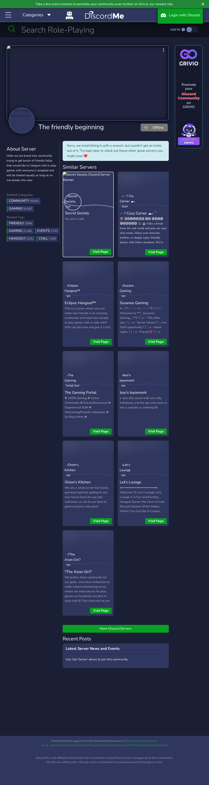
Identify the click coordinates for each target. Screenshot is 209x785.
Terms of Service (116, 745)
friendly (20, 223)
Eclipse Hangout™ (80, 302)
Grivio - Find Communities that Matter (63, 745)
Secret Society (77, 212)
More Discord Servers (116, 628)
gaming (20, 231)
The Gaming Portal (80, 392)
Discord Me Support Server (141, 741)
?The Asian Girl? (78, 571)
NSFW (175, 29)
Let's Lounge (130, 482)
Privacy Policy (96, 745)
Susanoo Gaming (134, 302)
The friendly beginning (71, 127)
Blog (153, 745)
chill (47, 238)
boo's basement (133, 392)
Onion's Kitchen (78, 482)
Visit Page (100, 252)
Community (24, 201)
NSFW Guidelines (138, 745)
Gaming (20, 208)
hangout (21, 238)
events (47, 231)
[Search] (12, 28)
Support (163, 745)
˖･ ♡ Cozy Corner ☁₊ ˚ (138, 213)
